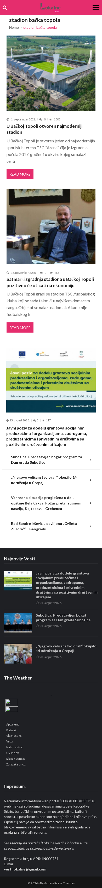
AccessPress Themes (59, 883)
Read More (20, 174)
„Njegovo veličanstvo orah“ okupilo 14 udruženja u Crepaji (44, 480)
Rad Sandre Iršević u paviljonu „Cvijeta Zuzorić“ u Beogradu (44, 526)
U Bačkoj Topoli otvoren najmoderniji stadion (44, 129)
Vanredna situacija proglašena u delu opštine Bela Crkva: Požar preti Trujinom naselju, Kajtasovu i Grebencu (46, 503)
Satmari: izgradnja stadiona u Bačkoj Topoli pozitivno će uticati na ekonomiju (50, 282)
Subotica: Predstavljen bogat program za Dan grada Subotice (46, 460)
